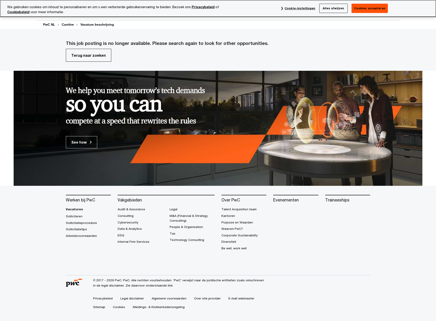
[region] (218, 8)
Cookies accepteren (369, 8)
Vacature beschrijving (97, 24)
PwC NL (49, 24)
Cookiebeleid (18, 12)
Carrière (68, 24)
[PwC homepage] (74, 285)
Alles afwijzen (333, 8)
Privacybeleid (203, 7)
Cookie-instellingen (300, 8)
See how (79, 142)
